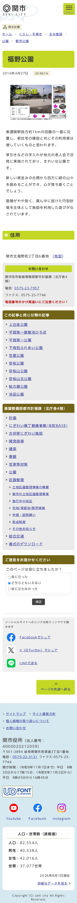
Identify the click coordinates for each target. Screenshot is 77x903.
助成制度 (19, 522)
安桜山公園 (18, 371)
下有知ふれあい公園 (26, 348)
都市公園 (22, 41)
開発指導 (16, 441)
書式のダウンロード (26, 544)
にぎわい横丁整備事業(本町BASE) (38, 425)
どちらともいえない (26, 582)
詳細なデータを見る (53, 883)
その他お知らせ (24, 528)
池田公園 (16, 394)
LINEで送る (28, 663)
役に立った (19, 577)
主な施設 (55, 34)
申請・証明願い (24, 514)
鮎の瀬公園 (18, 386)
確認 (38, 601)
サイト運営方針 (44, 713)
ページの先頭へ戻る (56, 689)
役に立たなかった (24, 588)
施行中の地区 (22, 501)
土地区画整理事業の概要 (30, 487)
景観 (12, 456)
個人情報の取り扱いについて (27, 721)
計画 (12, 418)
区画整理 (16, 480)
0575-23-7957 (26, 288)
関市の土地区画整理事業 (30, 494)
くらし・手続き (30, 34)
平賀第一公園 (20, 340)
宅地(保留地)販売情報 (28, 508)
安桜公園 (16, 363)
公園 (5, 41)
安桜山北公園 (20, 379)
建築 (12, 449)
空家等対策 (18, 464)
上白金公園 (18, 324)
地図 (58, 256)
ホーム (7, 34)
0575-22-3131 (25, 756)
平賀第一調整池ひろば (28, 332)
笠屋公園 (16, 355)
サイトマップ (16, 713)
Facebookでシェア (35, 637)
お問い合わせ (16, 728)
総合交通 (16, 536)
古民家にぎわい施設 (26, 433)
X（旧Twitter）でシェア (39, 650)
